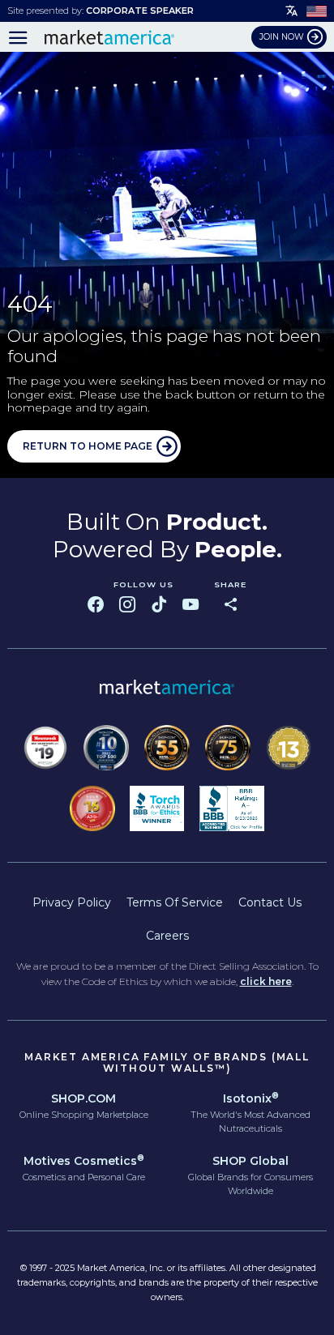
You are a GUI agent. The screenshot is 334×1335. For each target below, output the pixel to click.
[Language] (291, 11)
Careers (167, 935)
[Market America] (109, 37)
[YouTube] (190, 603)
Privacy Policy (71, 902)
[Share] (230, 603)
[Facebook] (96, 603)
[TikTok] (159, 603)
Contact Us (270, 902)
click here (266, 981)
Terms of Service (174, 902)
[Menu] (18, 37)
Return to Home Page (87, 446)
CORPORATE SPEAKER (140, 10)
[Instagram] (127, 603)
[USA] (316, 10)
